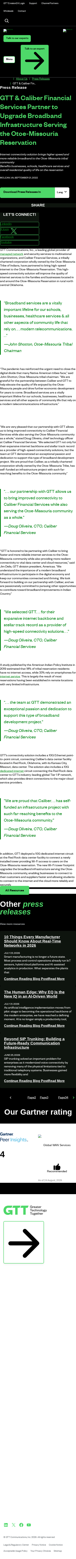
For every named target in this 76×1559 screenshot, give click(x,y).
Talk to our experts (17, 38)
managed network (11, 254)
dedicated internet (12, 771)
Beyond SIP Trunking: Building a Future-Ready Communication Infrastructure (34, 1043)
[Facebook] (21, 1524)
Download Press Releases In (22, 192)
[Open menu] (9, 59)
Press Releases (41, 79)
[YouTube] (28, 1524)
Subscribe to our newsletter (23, 1225)
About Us (21, 79)
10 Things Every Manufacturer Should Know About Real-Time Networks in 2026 (32, 941)
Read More (34, 979)
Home (9, 79)
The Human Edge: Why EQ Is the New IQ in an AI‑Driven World (34, 994)
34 (63, 1098)
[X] (13, 1524)
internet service (10, 677)
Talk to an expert (35, 49)
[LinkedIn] (5, 1524)
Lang (60, 192)
